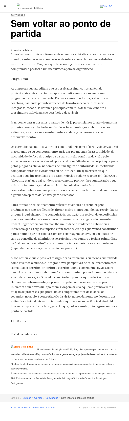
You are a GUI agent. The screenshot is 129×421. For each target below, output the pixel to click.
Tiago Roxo (79, 349)
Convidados (52, 397)
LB (97, 407)
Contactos (50, 407)
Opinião (38, 397)
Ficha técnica (24, 407)
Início (13, 407)
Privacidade (38, 407)
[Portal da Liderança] (18, 4)
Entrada (27, 397)
